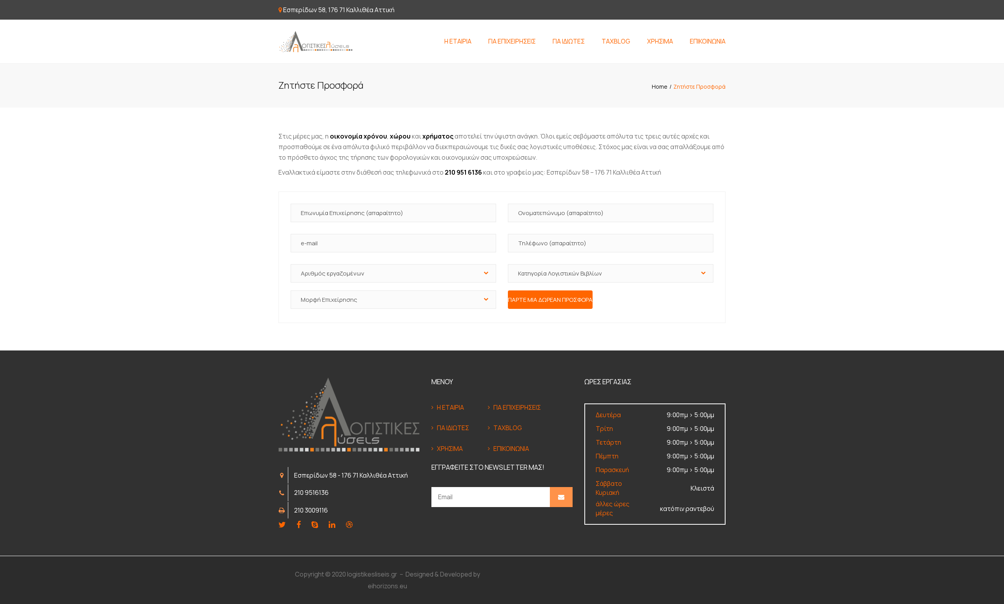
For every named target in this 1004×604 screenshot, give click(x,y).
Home (660, 86)
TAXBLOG (616, 41)
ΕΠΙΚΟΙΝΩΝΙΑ (708, 41)
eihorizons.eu (387, 586)
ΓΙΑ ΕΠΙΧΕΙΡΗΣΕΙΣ (512, 41)
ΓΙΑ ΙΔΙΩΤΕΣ (569, 41)
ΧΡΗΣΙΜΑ (660, 41)
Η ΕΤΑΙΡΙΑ (457, 41)
